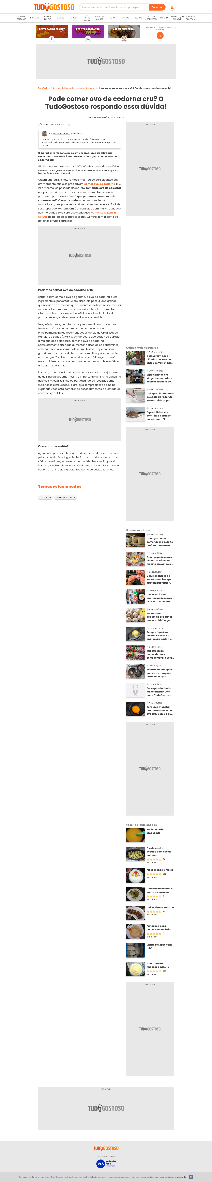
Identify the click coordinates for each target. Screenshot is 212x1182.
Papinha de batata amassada (158, 831)
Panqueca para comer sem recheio (158, 927)
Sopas (112, 18)
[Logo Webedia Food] (106, 1163)
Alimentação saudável (86, 88)
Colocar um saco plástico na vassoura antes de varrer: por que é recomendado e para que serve (160, 359)
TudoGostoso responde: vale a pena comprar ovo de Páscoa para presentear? (160, 654)
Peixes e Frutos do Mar (86, 18)
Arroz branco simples (160, 870)
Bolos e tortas (47, 17)
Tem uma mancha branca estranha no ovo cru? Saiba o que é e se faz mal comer (160, 710)
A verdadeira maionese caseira (158, 965)
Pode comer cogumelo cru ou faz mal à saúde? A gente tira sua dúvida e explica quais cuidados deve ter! (160, 617)
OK (191, 1177)
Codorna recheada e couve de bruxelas (159, 890)
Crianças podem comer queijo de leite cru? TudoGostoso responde (160, 542)
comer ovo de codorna (99, 184)
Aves (73, 18)
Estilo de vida (68, 88)
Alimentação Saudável (177, 17)
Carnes (60, 18)
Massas (125, 18)
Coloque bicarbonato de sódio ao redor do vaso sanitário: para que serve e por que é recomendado (160, 397)
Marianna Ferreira (61, 133)
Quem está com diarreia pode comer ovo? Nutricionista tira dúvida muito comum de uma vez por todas (159, 598)
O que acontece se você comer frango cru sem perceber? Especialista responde (159, 579)
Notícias (34, 18)
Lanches (164, 18)
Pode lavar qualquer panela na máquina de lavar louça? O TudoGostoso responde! (159, 673)
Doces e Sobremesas (151, 17)
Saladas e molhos (99, 17)
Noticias (56, 88)
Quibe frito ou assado (160, 907)
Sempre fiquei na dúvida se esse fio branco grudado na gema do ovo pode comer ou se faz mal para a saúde (159, 635)
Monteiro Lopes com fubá (159, 946)
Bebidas (138, 18)
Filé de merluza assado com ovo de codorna (159, 852)
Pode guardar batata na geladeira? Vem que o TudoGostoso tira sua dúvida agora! (160, 692)
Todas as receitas (190, 17)
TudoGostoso (44, 88)
